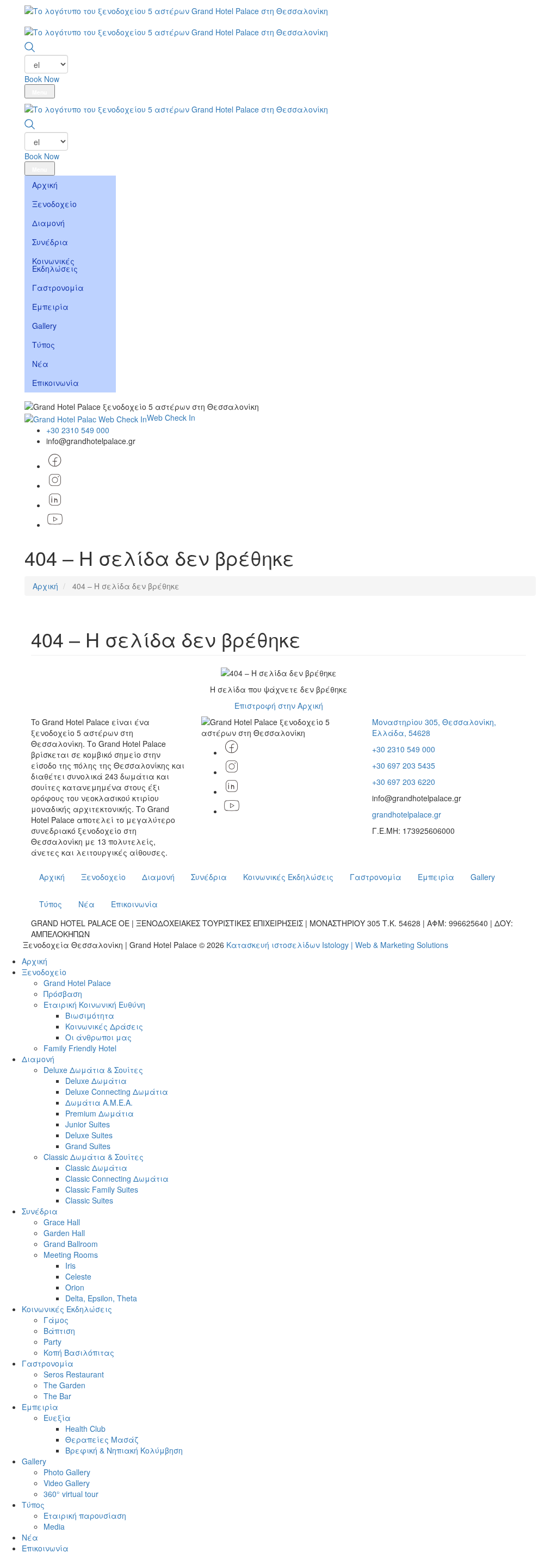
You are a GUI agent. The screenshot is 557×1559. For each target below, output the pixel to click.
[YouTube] (55, 524)
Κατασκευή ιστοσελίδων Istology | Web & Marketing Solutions (337, 944)
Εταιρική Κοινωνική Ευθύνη (94, 1004)
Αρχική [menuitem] (45, 184)
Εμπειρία (436, 876)
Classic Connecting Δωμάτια (117, 1178)
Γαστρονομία (375, 876)
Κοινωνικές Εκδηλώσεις (288, 876)
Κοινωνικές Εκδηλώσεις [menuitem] (55, 264)
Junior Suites (87, 1124)
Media (54, 1526)
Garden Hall (64, 1232)
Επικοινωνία (134, 904)
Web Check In (171, 417)
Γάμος (56, 1319)
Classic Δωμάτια (96, 1167)
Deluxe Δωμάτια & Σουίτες (93, 1069)
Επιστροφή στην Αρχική (278, 705)
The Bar (57, 1395)
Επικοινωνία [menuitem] (55, 382)
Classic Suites (89, 1200)
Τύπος (50, 904)
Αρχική (45, 586)
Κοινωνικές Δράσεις (104, 1026)
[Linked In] (231, 791)
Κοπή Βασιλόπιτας (79, 1352)
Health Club (85, 1428)
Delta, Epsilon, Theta (101, 1298)
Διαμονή (158, 876)
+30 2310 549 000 (77, 430)
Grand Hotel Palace (77, 982)
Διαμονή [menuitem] (48, 222)
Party (52, 1341)
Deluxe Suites (89, 1135)
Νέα (86, 904)
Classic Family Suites (101, 1189)
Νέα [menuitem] (40, 363)
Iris (70, 1265)
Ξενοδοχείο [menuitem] (54, 203)
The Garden (64, 1385)
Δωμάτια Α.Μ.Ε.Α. (99, 1102)
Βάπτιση (59, 1330)
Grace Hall (62, 1222)
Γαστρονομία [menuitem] (58, 287)
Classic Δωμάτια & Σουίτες (94, 1156)
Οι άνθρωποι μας (98, 1037)
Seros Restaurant (74, 1374)
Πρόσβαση (63, 993)
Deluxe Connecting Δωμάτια (116, 1091)
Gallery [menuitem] (44, 325)
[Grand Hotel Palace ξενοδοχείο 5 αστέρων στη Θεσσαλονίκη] (176, 10)
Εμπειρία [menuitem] (50, 306)
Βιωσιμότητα (89, 1015)
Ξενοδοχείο (103, 876)
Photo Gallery (67, 1472)
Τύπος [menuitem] (43, 344)
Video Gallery (67, 1482)
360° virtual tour (71, 1493)
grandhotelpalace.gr (406, 814)
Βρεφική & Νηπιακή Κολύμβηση (124, 1450)
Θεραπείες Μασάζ (101, 1439)
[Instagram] (231, 771)
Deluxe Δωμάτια (96, 1080)
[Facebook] (231, 752)
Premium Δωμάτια (99, 1113)
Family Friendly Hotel (80, 1048)
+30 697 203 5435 (403, 765)
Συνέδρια (209, 876)
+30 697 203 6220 (403, 781)
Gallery (483, 876)
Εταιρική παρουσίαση (85, 1515)
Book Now (41, 78)
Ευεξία (57, 1417)
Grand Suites (87, 1145)
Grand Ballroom (71, 1243)
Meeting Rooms (71, 1254)
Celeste (78, 1276)
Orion (74, 1287)
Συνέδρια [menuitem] (50, 241)
